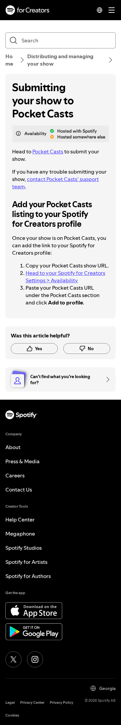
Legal (10, 702)
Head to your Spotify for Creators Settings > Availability (65, 276)
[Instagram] (35, 659)
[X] (13, 659)
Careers (15, 475)
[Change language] (99, 10)
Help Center (20, 519)
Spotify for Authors (28, 576)
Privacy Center (32, 702)
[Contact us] (105, 379)
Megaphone (20, 533)
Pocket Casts (47, 151)
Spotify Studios (23, 547)
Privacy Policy (61, 702)
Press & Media (22, 461)
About (13, 447)
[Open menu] (112, 10)
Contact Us (18, 489)
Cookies (12, 715)
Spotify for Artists (26, 562)
